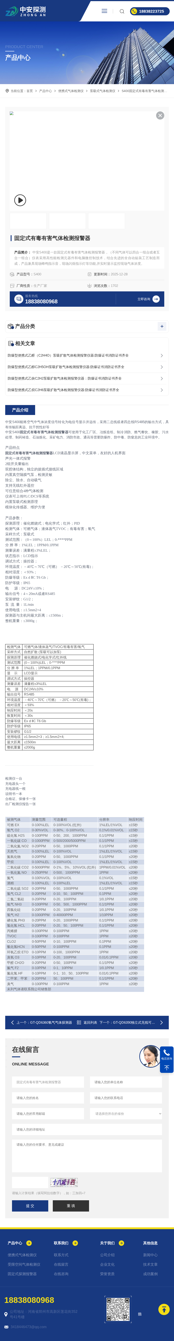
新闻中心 (150, 1255)
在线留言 (61, 1264)
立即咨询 (144, 299)
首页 (30, 91)
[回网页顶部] (166, 1067)
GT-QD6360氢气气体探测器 (51, 1022)
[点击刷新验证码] (64, 1182)
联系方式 (61, 1255)
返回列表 (90, 1022)
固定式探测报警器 (22, 1274)
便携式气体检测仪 (71, 91)
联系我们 (61, 1243)
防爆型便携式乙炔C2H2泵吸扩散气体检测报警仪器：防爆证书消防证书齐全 (65, 378)
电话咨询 (166, 1058)
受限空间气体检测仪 (24, 1264)
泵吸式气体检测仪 (102, 91)
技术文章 (150, 1264)
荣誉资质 (107, 1274)
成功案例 (150, 1274)
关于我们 (107, 1243)
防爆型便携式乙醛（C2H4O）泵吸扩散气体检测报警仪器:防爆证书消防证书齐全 (68, 355)
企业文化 (107, 1264)
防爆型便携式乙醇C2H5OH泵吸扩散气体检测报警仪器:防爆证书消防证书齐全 (66, 367)
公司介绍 (107, 1255)
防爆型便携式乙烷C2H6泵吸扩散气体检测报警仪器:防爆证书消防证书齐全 (63, 390)
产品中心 (45, 91)
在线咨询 (61, 1274)
